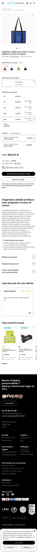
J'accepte (19, 543)
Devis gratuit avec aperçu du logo (18, 174)
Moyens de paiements (9, 474)
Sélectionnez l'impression (10, 78)
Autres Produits (6, 8)
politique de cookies (24, 537)
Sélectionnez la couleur (12, 63)
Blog (21, 440)
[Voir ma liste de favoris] (34, 3)
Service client (6, 483)
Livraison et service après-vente (13, 468)
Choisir (10, 547)
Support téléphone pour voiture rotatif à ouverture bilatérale (25, 350)
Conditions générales (9, 455)
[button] (16, 48)
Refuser (27, 547)
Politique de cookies (27, 454)
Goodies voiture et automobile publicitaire (13, 10)
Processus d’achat (8, 466)
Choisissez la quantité (9, 92)
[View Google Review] (30, 313)
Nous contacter (7, 440)
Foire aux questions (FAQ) (10, 485)
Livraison (11, 133)
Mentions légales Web (9, 452)
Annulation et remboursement (12, 471)
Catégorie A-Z (25, 438)
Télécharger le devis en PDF (14, 167)
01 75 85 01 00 (9, 410)
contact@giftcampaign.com (12, 413)
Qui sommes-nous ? (8, 438)
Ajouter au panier (18, 179)
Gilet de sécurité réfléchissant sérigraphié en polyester (9, 350)
